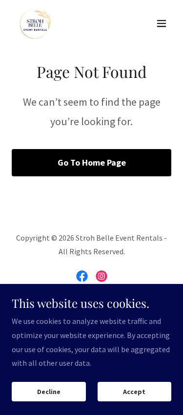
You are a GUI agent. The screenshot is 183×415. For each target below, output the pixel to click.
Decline (49, 391)
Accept (134, 391)
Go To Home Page (92, 162)
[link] (35, 23)
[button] (161, 23)
